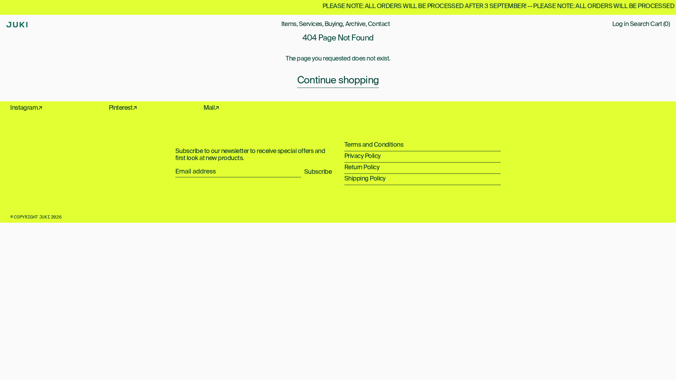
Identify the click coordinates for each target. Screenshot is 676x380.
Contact (379, 24)
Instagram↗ (26, 108)
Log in (620, 24)
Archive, (356, 24)
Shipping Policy (365, 179)
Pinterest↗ (123, 108)
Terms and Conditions (373, 145)
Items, (289, 24)
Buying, (334, 24)
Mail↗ (211, 108)
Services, (311, 24)
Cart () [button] (660, 24)
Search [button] (639, 24)
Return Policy (361, 167)
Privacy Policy (362, 156)
